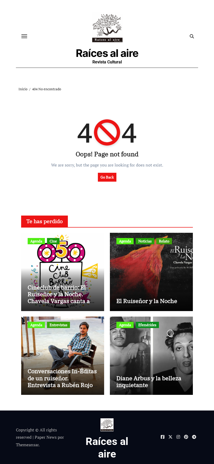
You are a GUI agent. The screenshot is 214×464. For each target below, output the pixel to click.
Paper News (46, 437)
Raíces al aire (107, 53)
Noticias (145, 241)
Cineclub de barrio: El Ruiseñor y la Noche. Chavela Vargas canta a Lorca (59, 297)
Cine (53, 241)
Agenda (36, 241)
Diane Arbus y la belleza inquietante (148, 381)
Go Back (107, 177)
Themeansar (27, 445)
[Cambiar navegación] (24, 36)
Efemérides (147, 324)
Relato (164, 241)
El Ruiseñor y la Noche (146, 301)
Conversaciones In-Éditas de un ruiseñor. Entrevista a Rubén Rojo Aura (62, 381)
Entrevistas (58, 324)
